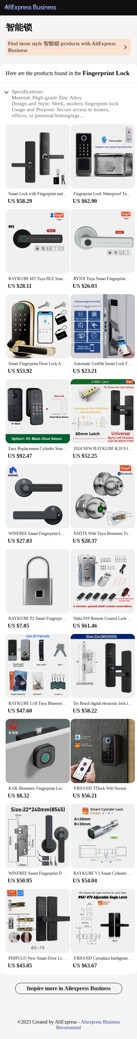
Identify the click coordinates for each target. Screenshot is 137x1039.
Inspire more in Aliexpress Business (69, 988)
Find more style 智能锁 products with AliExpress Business (62, 47)
